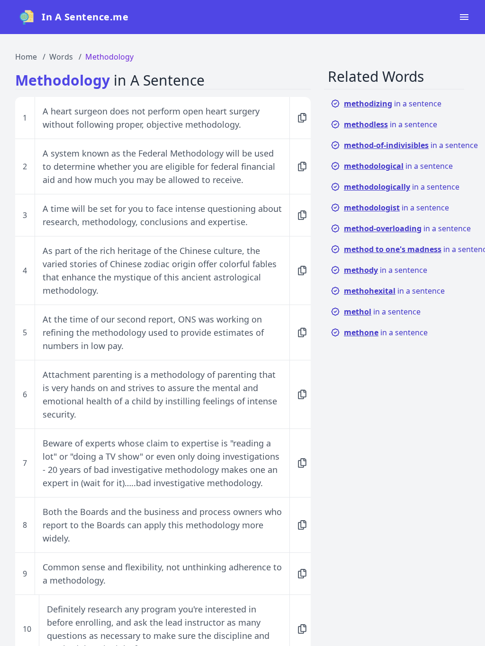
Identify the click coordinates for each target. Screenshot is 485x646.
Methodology (109, 57)
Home (26, 57)
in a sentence (392, 103)
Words (61, 57)
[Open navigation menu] (464, 17)
